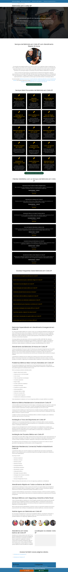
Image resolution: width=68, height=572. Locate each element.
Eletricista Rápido (16, 1)
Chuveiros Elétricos (38, 566)
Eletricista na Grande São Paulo (49, 1)
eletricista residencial (37, 79)
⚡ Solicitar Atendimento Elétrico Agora (34, 84)
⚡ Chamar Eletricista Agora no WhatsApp (34, 27)
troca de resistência (29, 81)
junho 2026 (14, 566)
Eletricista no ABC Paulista (36, 1)
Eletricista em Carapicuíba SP (20, 554)
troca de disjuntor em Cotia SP (40, 81)
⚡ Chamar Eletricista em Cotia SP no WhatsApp (34, 173)
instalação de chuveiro (46, 80)
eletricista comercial (47, 79)
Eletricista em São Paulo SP (25, 1)
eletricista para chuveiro (36, 80)
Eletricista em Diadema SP (19, 557)
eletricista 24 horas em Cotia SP (26, 79)
